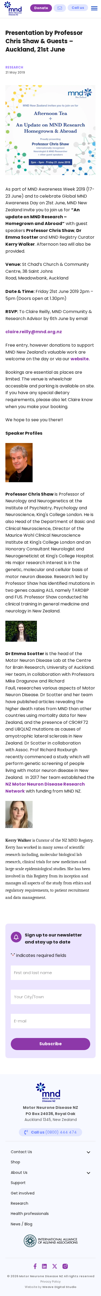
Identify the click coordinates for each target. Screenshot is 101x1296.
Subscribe (50, 1044)
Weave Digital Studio (59, 1287)
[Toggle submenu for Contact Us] (88, 1151)
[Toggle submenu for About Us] (88, 1172)
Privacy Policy (50, 1281)
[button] (41, 8)
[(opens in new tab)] (51, 1246)
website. (80, 359)
